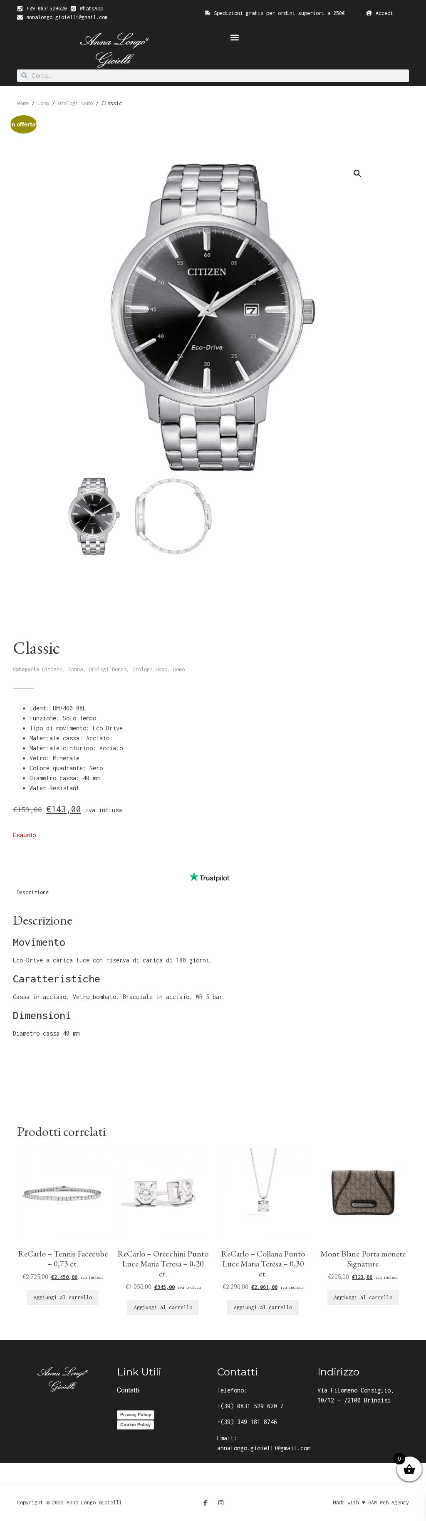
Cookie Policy (135, 1424)
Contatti (128, 1390)
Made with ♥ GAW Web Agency (371, 1502)
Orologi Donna (107, 669)
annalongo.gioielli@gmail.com (263, 1448)
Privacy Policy (135, 1414)
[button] (234, 37)
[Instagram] (221, 1503)
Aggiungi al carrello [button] (63, 1297)
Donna (75, 669)
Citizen (52, 669)
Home (23, 103)
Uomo (43, 103)
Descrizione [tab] (33, 892)
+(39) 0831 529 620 (247, 1406)
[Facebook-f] (205, 1503)
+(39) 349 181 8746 (247, 1421)
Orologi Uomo (75, 103)
